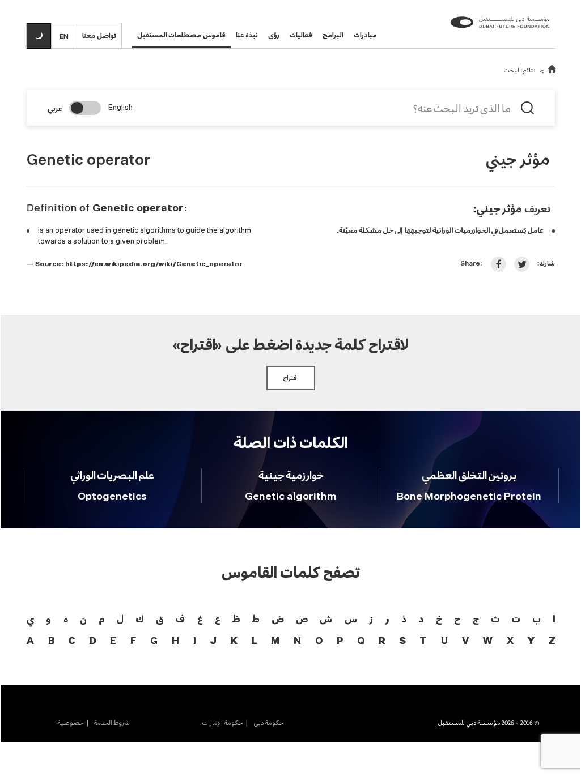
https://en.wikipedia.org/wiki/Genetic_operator (154, 264)
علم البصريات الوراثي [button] (112, 475)
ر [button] (387, 619)
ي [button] (30, 619)
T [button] (423, 641)
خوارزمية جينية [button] (291, 475)
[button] (498, 264)
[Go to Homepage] (552, 70)
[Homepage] (499, 31)
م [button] (101, 619)
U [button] (444, 641)
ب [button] (536, 619)
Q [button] (360, 641)
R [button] (381, 641)
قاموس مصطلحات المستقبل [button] (181, 35)
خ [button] (439, 619)
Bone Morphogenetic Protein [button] (469, 497)
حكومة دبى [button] (267, 723)
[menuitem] (263, 722)
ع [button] (217, 619)
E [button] (113, 641)
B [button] (51, 641)
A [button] (30, 641)
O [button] (319, 641)
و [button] (48, 619)
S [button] (402, 641)
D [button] (92, 641)
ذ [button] (403, 619)
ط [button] (256, 619)
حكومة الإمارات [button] (222, 723)
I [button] (194, 641)
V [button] (465, 641)
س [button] (351, 619)
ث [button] (495, 619)
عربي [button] (55, 108)
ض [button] (277, 619)
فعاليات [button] (301, 35)
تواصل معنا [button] (99, 35)
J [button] (213, 641)
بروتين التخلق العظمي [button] (469, 475)
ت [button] (515, 619)
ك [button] (139, 619)
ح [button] (457, 619)
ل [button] (120, 619)
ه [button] (65, 619)
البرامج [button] (333, 35)
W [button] (488, 641)
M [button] (275, 641)
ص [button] (302, 619)
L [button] (254, 641)
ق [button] (160, 619)
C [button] (71, 641)
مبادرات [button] (365, 35)
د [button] (420, 619)
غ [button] (200, 619)
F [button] (133, 641)
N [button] (297, 641)
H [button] (175, 641)
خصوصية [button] (70, 723)
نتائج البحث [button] (519, 70)
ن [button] (83, 619)
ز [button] (371, 619)
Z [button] (551, 641)
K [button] (233, 641)
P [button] (340, 641)
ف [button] (180, 619)
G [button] (154, 641)
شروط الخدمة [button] (111, 723)
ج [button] (476, 619)
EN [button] (64, 36)
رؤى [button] (273, 35)
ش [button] (326, 619)
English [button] (120, 108)
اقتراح (291, 378)
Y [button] (530, 641)
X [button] (510, 641)
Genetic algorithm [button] (291, 497)
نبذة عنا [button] (247, 35)
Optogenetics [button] (112, 497)
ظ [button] (236, 619)
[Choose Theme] (39, 36)
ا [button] (554, 619)
